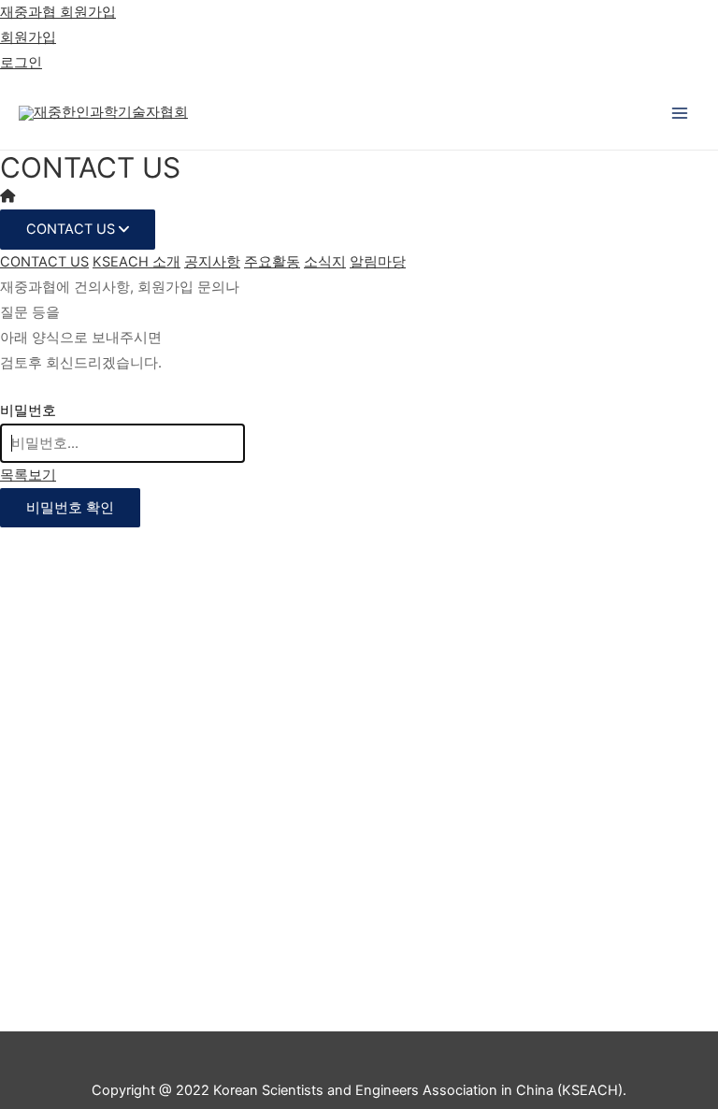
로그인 (21, 62)
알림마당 (378, 261)
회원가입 (28, 37)
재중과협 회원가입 (58, 12)
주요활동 (272, 261)
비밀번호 (28, 410)
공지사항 (212, 261)
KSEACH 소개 (136, 261)
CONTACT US (72, 229)
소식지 (325, 261)
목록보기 (28, 475)
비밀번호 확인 (70, 507)
